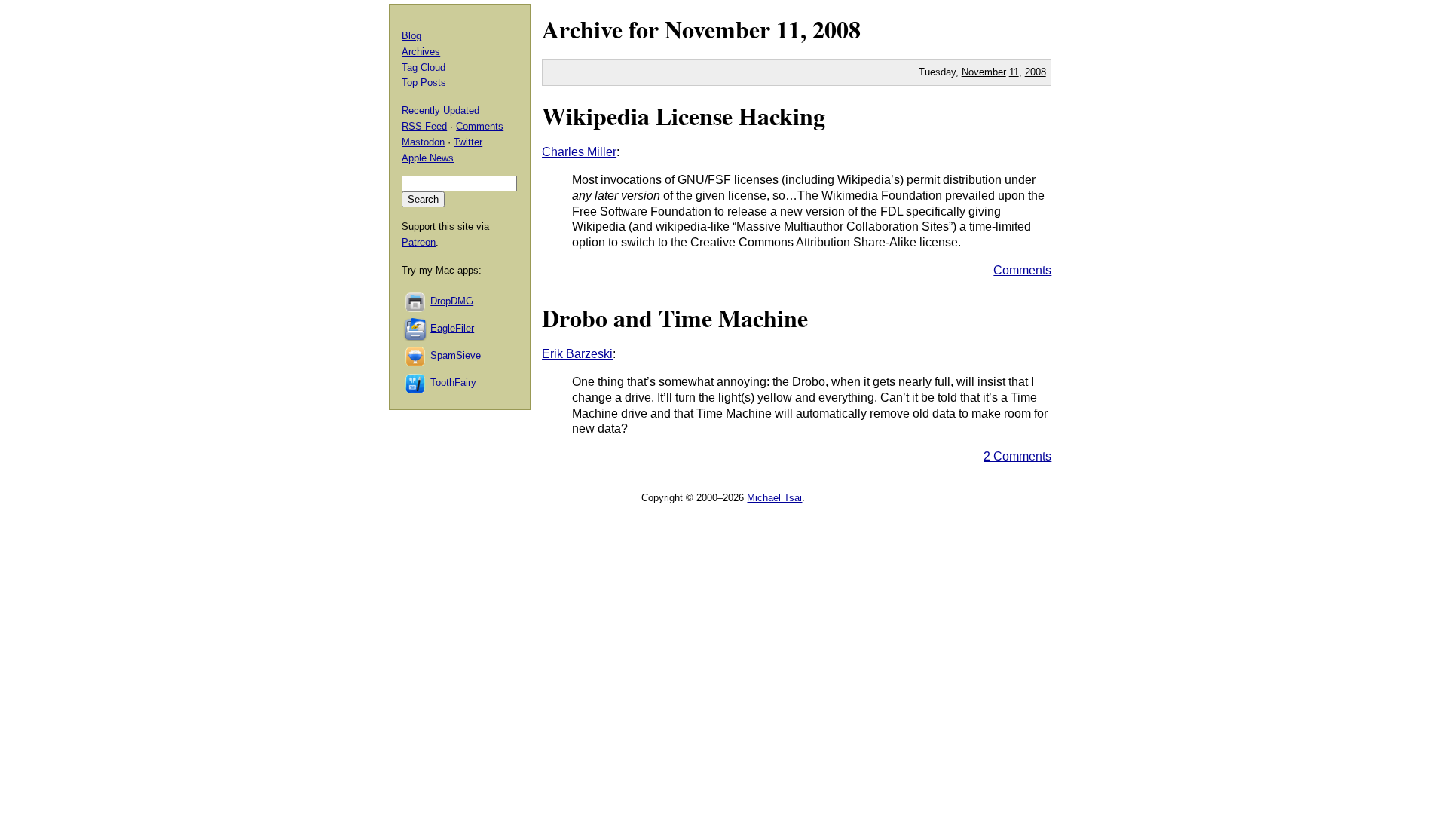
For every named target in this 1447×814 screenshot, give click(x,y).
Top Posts (424, 82)
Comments (1022, 270)
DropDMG (451, 301)
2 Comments (1017, 456)
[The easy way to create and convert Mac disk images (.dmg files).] (416, 301)
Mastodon (423, 142)
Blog (411, 35)
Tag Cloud (423, 67)
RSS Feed (424, 126)
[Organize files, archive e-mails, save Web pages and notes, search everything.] (416, 328)
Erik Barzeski (577, 353)
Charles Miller (579, 151)
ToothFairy (453, 382)
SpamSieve (455, 355)
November (717, 29)
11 (1014, 72)
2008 (836, 29)
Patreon (419, 242)
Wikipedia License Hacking (683, 115)
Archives (421, 51)
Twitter (468, 142)
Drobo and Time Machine (675, 317)
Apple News (428, 158)
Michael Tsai (774, 497)
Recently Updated (440, 110)
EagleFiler (452, 328)
